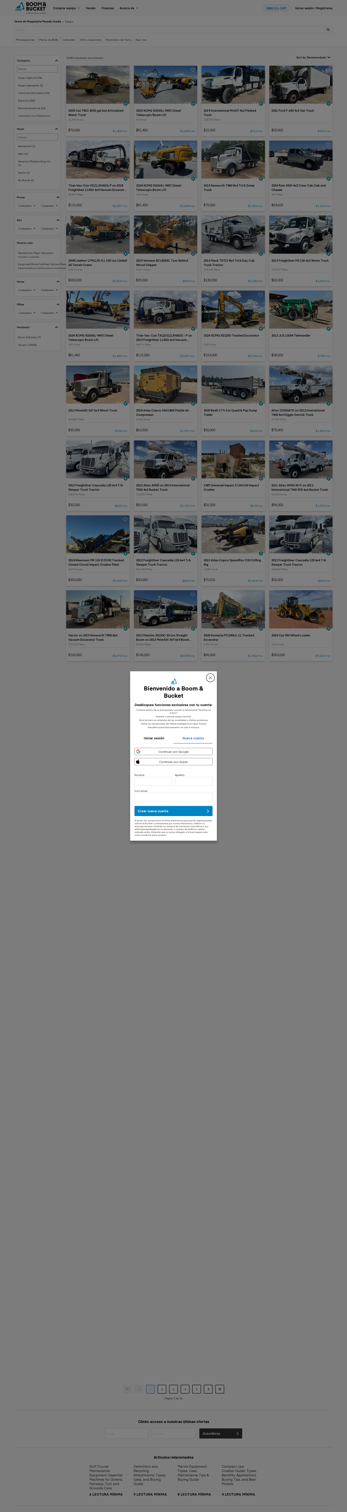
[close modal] (210, 677)
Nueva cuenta (193, 738)
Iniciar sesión (154, 738)
